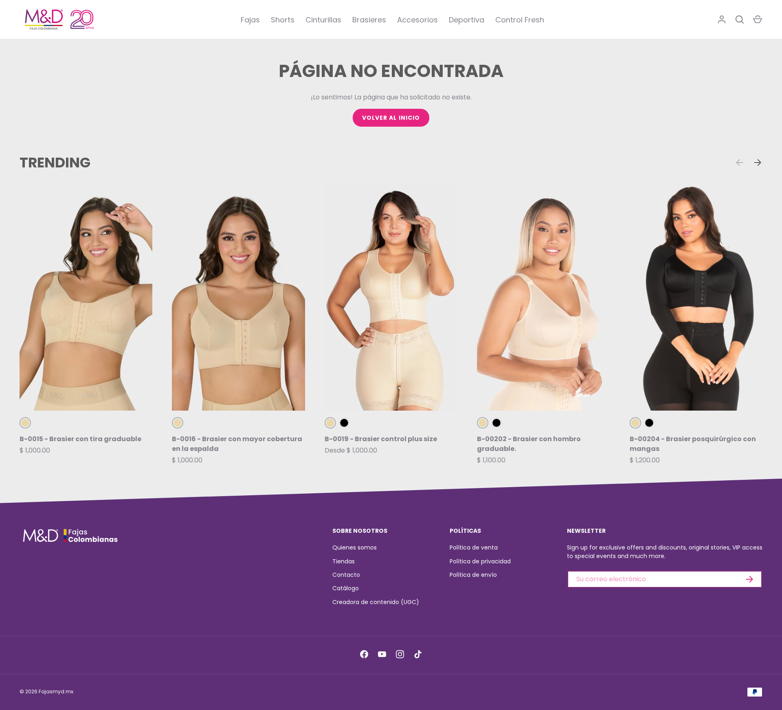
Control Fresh (519, 20)
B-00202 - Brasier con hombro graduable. (529, 443)
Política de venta (474, 547)
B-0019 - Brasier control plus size (381, 439)
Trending (55, 162)
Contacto (346, 575)
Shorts (282, 20)
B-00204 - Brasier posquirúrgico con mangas (693, 443)
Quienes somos (354, 547)
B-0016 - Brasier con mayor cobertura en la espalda (237, 443)
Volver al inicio (391, 118)
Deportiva (466, 20)
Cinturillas (323, 20)
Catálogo (345, 588)
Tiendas (343, 561)
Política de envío (473, 575)
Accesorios (417, 20)
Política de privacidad (480, 561)
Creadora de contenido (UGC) (375, 602)
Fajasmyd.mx (56, 691)
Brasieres (369, 20)
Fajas (250, 20)
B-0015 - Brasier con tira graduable (80, 439)
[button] (758, 20)
